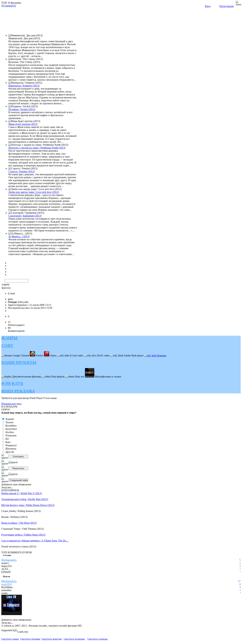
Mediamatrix (9, 560)
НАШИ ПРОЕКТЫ (18, 362)
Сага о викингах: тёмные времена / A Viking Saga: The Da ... (35, 540)
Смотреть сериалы (97, 639)
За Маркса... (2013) (18, 236)
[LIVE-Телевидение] (11, 614)
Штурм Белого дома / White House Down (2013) (27, 505)
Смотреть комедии (51, 639)
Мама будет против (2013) (23, 124)
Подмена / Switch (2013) (21, 109)
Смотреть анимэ (10, 639)
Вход (208, 6)
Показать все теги (11, 403)
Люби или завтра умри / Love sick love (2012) (33, 192)
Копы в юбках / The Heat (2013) (19, 522)
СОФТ (7, 345)
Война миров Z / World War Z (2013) (21, 493)
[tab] (121, 338)
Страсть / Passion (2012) (21, 171)
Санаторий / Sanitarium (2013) (24, 215)
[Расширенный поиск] (2, 280)
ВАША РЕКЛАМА (18, 391)
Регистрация (226, 6)
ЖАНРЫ (9, 338)
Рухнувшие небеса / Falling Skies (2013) (23, 534)
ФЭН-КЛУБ (12, 383)
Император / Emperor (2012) (24, 85)
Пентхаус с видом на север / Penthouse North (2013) (37, 147)
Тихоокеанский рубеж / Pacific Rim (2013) (24, 499)
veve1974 (6, 584)
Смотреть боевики (30, 639)
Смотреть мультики (74, 639)
